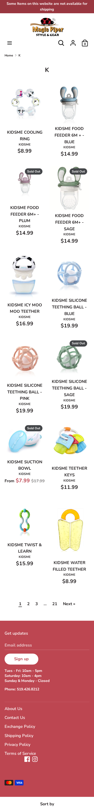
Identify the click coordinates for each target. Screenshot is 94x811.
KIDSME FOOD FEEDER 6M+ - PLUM (24, 214)
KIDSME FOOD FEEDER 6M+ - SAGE (69, 222)
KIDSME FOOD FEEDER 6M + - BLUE (69, 135)
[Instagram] (35, 759)
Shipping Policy (19, 735)
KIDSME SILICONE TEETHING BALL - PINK (24, 392)
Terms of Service (20, 753)
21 (54, 604)
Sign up (21, 659)
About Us (13, 708)
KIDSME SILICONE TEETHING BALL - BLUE (69, 307)
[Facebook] (27, 759)
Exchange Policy (20, 726)
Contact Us (15, 717)
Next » (69, 604)
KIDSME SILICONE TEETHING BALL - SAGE (69, 388)
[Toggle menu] (10, 43)
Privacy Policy (17, 744)
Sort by (47, 804)
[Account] (73, 41)
